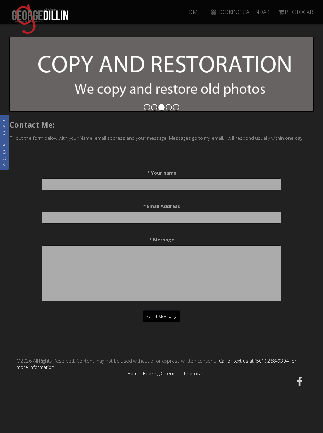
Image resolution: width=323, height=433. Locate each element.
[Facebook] (300, 381)
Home (133, 373)
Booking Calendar (161, 373)
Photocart (194, 373)
